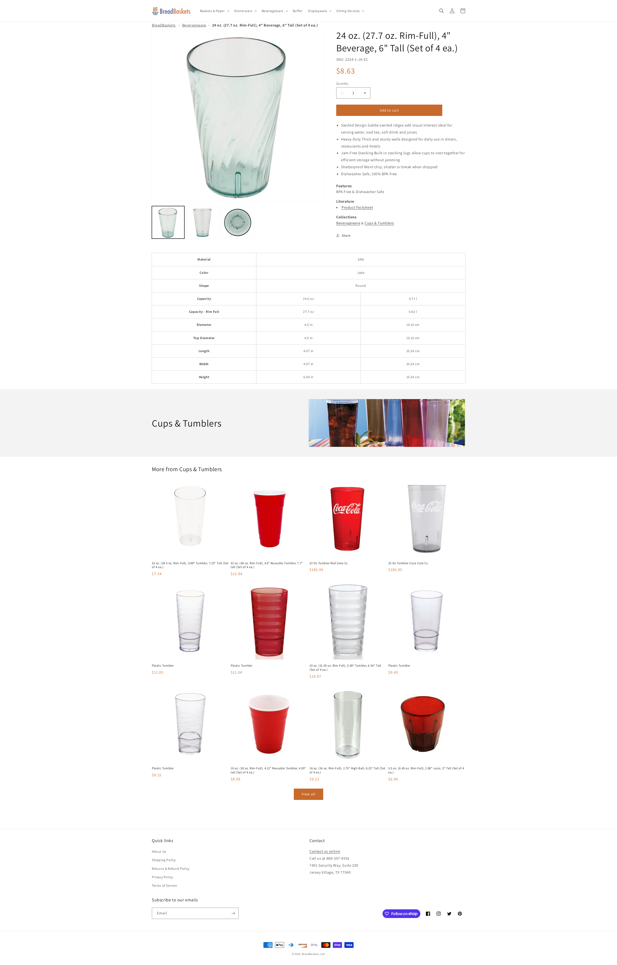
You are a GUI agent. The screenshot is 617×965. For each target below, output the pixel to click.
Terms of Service (164, 885)
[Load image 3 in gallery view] (238, 222)
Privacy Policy (162, 877)
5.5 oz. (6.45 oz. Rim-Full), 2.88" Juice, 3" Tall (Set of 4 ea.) (426, 770)
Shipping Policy (164, 860)
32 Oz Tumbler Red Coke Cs (328, 563)
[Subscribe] (233, 913)
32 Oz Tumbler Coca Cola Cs (408, 563)
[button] (214, 11)
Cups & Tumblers (379, 223)
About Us (159, 851)
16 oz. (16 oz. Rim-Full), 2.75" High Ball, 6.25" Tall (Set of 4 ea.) (347, 770)
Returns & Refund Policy (170, 868)
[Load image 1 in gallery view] (168, 222)
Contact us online (324, 851)
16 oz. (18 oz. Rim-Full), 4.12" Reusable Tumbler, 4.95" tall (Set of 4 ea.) (268, 770)
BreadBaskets (163, 25)
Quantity (342, 83)
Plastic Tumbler (163, 666)
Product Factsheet (357, 207)
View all (308, 794)
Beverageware (194, 25)
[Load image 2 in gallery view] (203, 222)
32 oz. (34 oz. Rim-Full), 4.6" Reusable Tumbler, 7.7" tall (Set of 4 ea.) (267, 565)
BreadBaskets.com (313, 954)
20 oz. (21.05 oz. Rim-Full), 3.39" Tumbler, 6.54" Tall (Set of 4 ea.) (345, 668)
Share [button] (346, 235)
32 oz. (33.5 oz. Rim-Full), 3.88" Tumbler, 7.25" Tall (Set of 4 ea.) (190, 565)
